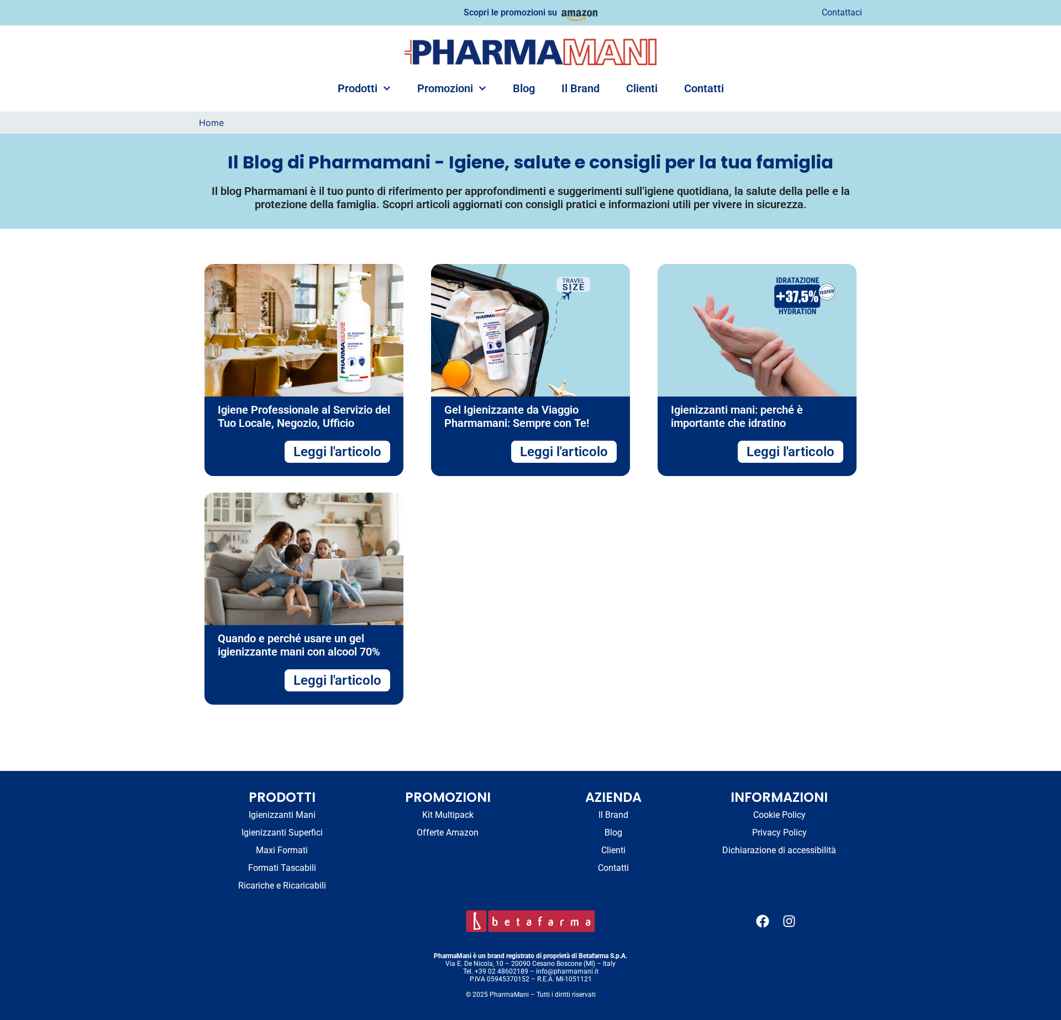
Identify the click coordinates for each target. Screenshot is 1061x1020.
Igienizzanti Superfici (282, 832)
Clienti (642, 88)
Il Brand (580, 88)
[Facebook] (762, 921)
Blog (524, 88)
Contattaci (842, 12)
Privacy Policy (779, 832)
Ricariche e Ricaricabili (282, 885)
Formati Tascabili (282, 868)
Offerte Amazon (448, 832)
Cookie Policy (779, 815)
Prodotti (357, 88)
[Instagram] (789, 921)
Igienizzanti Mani (282, 815)
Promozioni (445, 88)
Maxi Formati (282, 850)
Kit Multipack (448, 815)
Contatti (704, 88)
